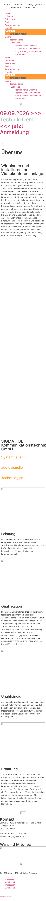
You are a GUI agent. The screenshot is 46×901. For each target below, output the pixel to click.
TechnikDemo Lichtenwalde (27, 48)
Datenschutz (11, 882)
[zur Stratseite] (23, 104)
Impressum (10, 879)
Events (8, 37)
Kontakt (8, 28)
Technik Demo (16, 40)
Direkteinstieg (18, 34)
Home (7, 13)
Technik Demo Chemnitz (26, 45)
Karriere (10, 31)
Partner (8, 22)
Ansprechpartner (12, 25)
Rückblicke (15, 42)
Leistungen (10, 16)
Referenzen (10, 19)
